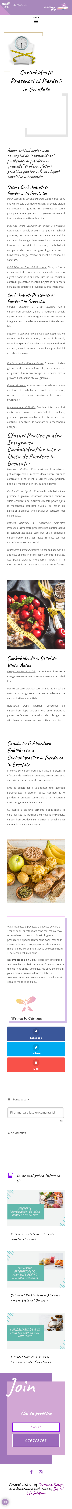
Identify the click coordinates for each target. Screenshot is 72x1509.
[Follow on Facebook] (31, 1472)
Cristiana (35, 1018)
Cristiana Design (50, 1484)
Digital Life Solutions (44, 1491)
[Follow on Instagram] (40, 1472)
